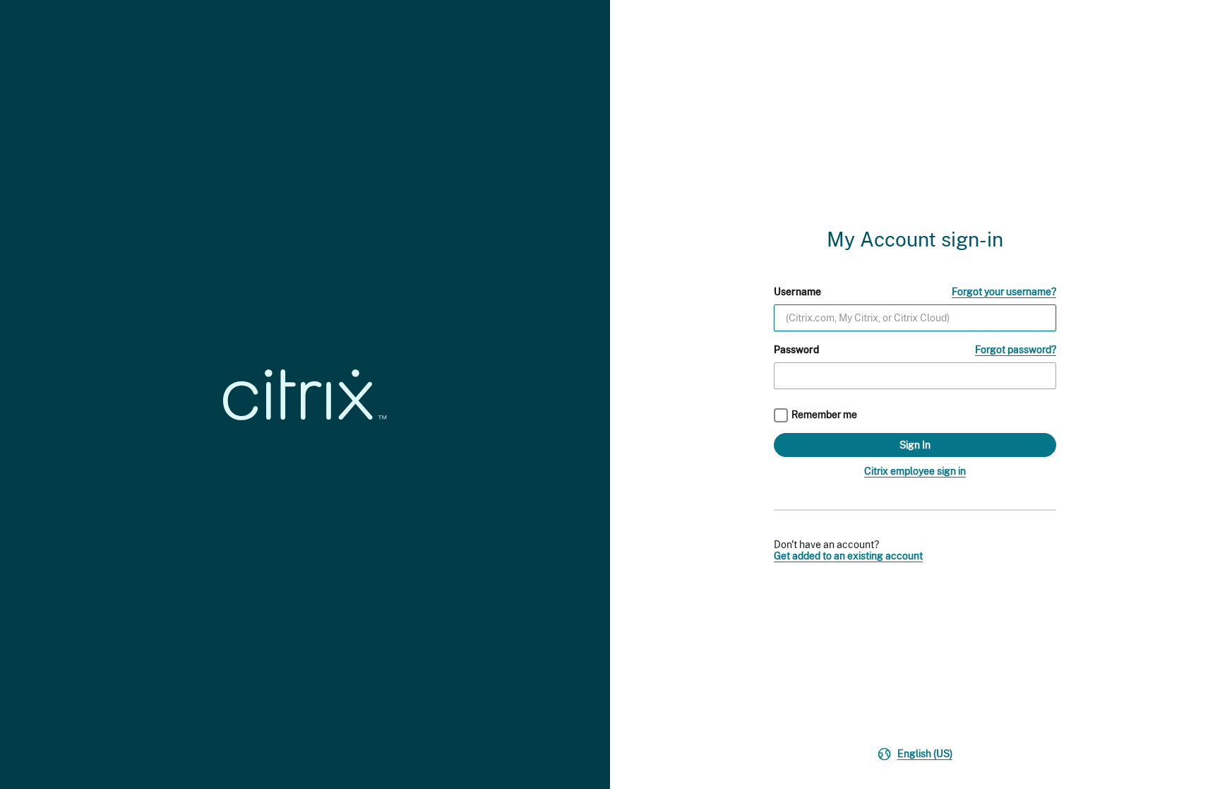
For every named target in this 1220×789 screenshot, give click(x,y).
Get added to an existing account (848, 556)
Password (796, 349)
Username (797, 291)
